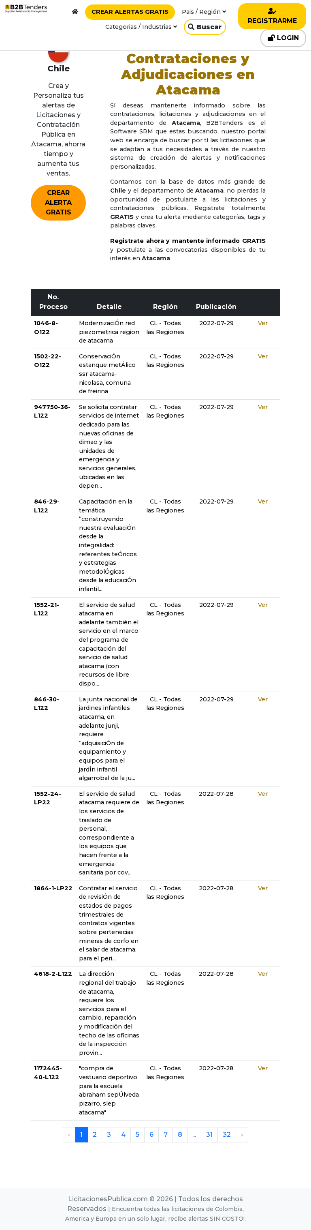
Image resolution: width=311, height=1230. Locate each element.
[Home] (75, 11)
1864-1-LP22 (53, 888)
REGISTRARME (272, 21)
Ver (263, 323)
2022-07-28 (216, 793)
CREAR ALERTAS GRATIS (130, 11)
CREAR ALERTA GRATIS (58, 202)
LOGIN (287, 38)
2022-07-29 (216, 323)
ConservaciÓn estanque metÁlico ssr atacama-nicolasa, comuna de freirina (107, 374)
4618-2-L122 (53, 973)
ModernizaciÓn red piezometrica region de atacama (109, 331)
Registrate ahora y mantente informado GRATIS (188, 240)
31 (209, 1134)
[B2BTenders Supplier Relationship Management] (26, 8)
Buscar (208, 27)
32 (227, 1134)
